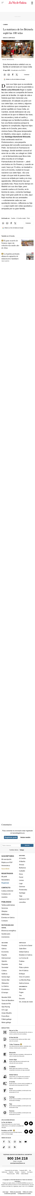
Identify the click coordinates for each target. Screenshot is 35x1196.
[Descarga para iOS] (26, 1123)
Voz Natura (29, 1172)
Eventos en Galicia (7, 917)
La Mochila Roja (24, 980)
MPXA (17, 1173)
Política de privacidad (15, 1192)
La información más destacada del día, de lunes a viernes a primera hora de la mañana (21, 1032)
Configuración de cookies (24, 1193)
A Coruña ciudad (21, 218)
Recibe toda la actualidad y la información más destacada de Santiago (20, 1098)
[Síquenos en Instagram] (14, 1141)
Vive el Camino (24, 977)
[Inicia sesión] (31, 2)
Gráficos (4, 974)
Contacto (4, 920)
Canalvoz (23, 1172)
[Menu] (3, 3)
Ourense (22, 886)
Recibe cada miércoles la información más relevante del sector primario (19, 1061)
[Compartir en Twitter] (16, 74)
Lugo (21, 883)
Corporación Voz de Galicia (11, 1170)
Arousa (21, 864)
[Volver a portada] (17, 3)
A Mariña (22, 861)
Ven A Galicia (23, 970)
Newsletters (5, 880)
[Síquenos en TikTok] (4, 1147)
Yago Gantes (5, 261)
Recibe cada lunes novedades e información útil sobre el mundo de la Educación (20, 1054)
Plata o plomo (24, 967)
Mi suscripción (6, 859)
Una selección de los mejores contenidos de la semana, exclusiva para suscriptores (20, 1046)
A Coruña (22, 858)
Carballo (22, 871)
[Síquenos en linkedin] (20, 1141)
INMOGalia (5, 914)
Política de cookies (27, 1192)
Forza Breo (5, 1016)
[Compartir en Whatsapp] (4, 74)
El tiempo (5, 992)
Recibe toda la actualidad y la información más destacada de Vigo (20, 1105)
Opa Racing (6, 1007)
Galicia (4, 948)
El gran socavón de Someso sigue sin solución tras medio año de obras (10, 244)
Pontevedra (23, 890)
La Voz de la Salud (25, 945)
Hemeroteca (5, 865)
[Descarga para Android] (31, 1123)
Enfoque (22, 974)
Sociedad (5, 967)
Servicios (4, 908)
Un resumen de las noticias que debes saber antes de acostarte (19, 1039)
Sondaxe (17, 1172)
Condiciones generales (10, 1193)
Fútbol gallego (6, 1019)
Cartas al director (7, 891)
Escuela (22, 998)
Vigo (20, 896)
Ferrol (21, 877)
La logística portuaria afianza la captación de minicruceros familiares (10, 256)
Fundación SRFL (23, 1170)
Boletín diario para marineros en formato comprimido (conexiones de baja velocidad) (19, 1068)
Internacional (6, 958)
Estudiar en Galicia (25, 955)
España (4, 955)
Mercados (22, 989)
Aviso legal (5, 1192)
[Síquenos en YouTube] (25, 1141)
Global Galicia (24, 952)
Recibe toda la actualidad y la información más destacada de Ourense (20, 1112)
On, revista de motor (26, 1002)
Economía (5, 952)
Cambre (13, 218)
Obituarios (5, 983)
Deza (21, 874)
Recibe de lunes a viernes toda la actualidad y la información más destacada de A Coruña (20, 1083)
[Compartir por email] (8, 74)
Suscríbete (5, 868)
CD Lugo (5, 1010)
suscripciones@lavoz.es (17, 1163)
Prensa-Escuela (10, 1173)
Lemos (21, 880)
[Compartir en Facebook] (12, 74)
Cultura (4, 970)
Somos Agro (6, 977)
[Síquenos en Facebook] (4, 1141)
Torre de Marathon (8, 1000)
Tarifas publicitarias (8, 905)
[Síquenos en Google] (14, 1147)
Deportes (5, 964)
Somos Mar (5, 980)
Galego (22, 850)
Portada (4, 945)
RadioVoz (11, 1172)
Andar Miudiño (7, 1013)
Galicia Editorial (24, 1173)
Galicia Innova (24, 983)
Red (20, 964)
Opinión (4, 961)
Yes (20, 995)
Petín (28, 218)
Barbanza (22, 868)
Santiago (22, 893)
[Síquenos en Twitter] (9, 1141)
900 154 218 (17, 1158)
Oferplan (4, 911)
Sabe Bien (22, 948)
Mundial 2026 (6, 997)
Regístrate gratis (11, 837)
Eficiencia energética (8, 930)
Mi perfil (4, 876)
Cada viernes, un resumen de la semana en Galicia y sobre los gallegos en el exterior (19, 1076)
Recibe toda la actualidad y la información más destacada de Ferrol (20, 1090)
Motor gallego (6, 1022)
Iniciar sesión (25, 837)
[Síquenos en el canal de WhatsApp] (9, 1147)
